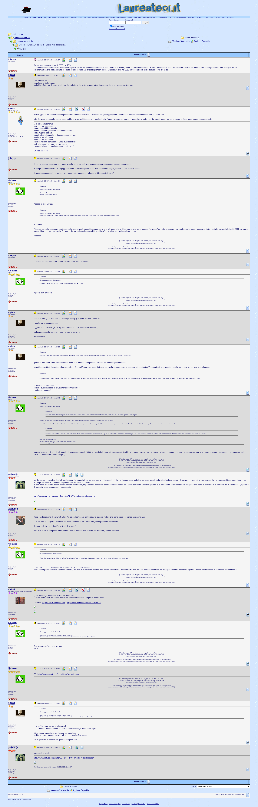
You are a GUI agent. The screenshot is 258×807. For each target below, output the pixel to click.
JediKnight (13, 508)
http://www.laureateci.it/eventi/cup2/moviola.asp (58, 674)
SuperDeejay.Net (114, 804)
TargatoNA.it (103, 804)
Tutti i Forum (17, 34)
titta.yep (12, 59)
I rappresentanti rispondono (28, 41)
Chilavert (12, 180)
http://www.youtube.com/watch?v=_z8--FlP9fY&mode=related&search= (64, 496)
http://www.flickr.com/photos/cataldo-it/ (84, 602)
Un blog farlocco (41, 151)
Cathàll (11, 589)
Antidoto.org (126, 804)
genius (11, 108)
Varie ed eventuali (22, 38)
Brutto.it (134, 804)
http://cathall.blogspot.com (53, 602)
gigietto (11, 74)
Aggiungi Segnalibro (202, 41)
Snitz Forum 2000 (153, 804)
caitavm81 (13, 474)
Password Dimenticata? (117, 29)
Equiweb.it (141, 804)
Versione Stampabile (181, 41)
